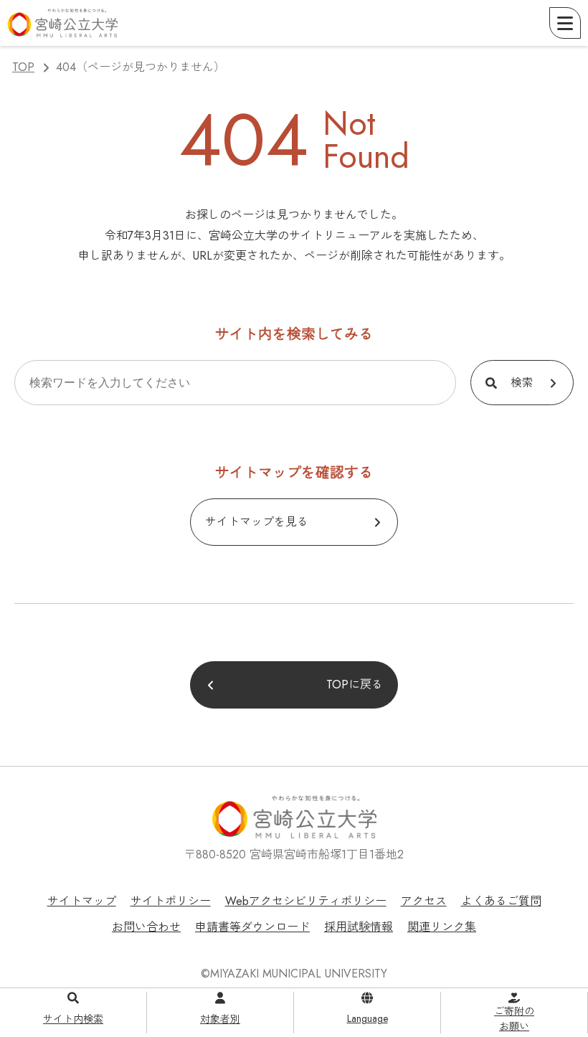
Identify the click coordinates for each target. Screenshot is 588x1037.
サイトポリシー (171, 901)
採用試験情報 (358, 927)
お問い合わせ (146, 927)
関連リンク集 (441, 927)
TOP (23, 67)
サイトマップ (81, 901)
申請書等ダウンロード (252, 927)
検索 (522, 382)
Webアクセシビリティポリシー (306, 901)
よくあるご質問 (501, 901)
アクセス (424, 901)
